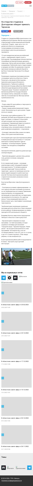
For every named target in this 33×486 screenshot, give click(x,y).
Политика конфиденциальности (11, 480)
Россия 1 (20, 11)
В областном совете (7, 13)
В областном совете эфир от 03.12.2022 (15, 418)
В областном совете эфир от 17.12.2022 (15, 361)
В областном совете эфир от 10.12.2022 (15, 390)
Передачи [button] (5, 35)
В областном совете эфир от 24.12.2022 (15, 333)
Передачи (12, 11)
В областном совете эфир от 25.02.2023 (15, 304)
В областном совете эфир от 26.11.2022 (15, 446)
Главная (3, 11)
